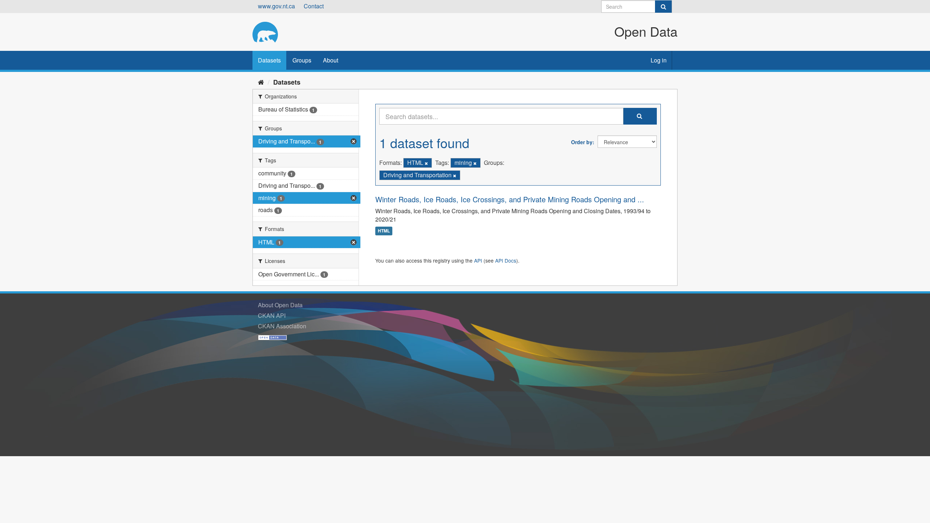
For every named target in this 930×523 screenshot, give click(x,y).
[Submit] (663, 6)
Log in (659, 60)
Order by (582, 142)
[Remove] (426, 163)
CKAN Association (282, 326)
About (330, 60)
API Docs (505, 260)
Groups (301, 60)
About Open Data (280, 305)
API (478, 260)
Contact (314, 6)
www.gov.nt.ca (276, 6)
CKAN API (272, 315)
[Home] (261, 81)
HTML (384, 230)
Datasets (269, 60)
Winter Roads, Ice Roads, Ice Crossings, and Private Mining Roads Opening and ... (509, 199)
